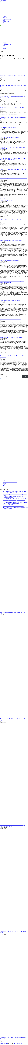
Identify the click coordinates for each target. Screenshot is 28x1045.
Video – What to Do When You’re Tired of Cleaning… (12, 337)
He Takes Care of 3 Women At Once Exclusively (10, 319)
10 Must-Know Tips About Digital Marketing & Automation (13, 169)
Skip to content (3, 0)
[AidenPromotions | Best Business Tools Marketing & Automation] (8, 14)
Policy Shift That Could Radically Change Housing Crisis (15, 498)
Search (1, 374)
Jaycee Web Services (18, 1043)
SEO (4, 20)
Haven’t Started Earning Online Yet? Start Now (10, 300)
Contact (4, 22)
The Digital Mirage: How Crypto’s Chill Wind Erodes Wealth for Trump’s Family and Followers (14, 492)
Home (4, 16)
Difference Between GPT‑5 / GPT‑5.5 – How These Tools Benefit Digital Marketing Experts (12, 159)
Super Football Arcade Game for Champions (9, 260)
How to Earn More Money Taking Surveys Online (11, 240)
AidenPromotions (4, 1043)
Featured (4, 483)
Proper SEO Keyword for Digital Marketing (9, 137)
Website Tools (6, 21)
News (4, 484)
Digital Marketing (7, 19)
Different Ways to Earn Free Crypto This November (14, 500)
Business (5, 17)
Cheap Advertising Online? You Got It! (8, 127)
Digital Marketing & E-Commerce (10, 482)
